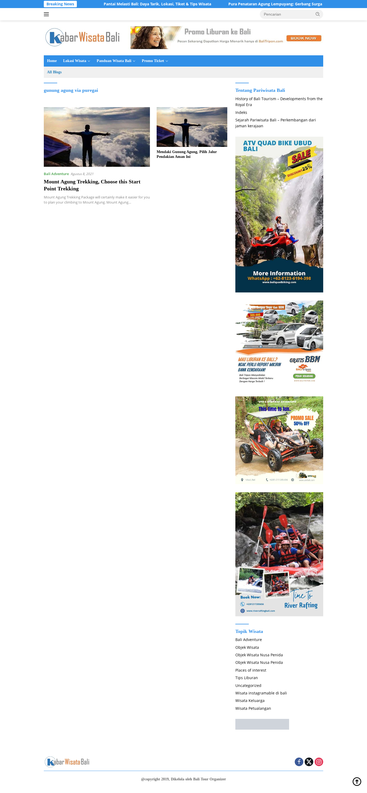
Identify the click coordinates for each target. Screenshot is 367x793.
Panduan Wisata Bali (114, 61)
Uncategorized (248, 685)
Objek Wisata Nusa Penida (259, 654)
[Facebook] (299, 762)
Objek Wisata (247, 647)
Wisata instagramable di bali (261, 693)
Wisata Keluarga (250, 700)
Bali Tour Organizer (209, 779)
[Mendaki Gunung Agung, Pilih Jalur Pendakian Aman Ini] (192, 127)
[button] (317, 14)
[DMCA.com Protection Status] (262, 723)
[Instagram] (319, 762)
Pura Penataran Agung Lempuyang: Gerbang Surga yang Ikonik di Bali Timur (274, 4)
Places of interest (250, 670)
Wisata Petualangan (253, 708)
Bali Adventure (56, 173)
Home (52, 61)
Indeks (241, 112)
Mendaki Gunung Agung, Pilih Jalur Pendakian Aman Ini (187, 154)
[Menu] (47, 14)
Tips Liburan (246, 677)
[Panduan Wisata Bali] (84, 37)
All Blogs (54, 72)
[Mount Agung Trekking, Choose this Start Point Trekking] (97, 137)
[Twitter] (309, 762)
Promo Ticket (153, 61)
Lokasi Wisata (74, 61)
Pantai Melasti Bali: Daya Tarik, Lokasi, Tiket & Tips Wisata (133, 4)
